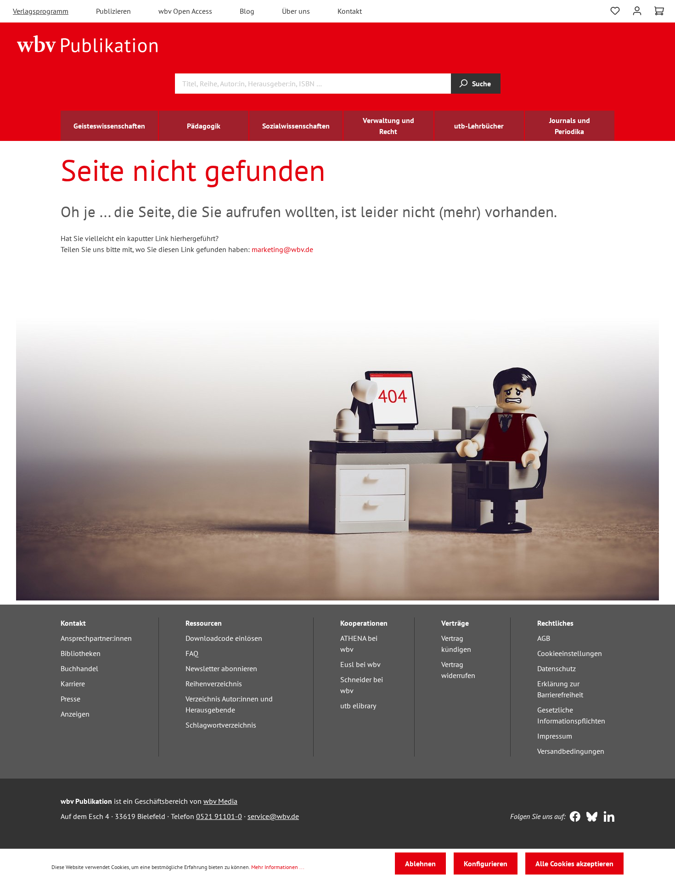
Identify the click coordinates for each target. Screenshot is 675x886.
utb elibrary (358, 705)
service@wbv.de (273, 816)
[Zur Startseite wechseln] (87, 43)
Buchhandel (79, 668)
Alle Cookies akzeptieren (574, 863)
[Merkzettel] (615, 10)
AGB (543, 638)
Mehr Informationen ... (277, 867)
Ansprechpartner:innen (96, 638)
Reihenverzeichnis (214, 683)
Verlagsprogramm (40, 11)
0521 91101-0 (219, 816)
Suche (481, 83)
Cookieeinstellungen (569, 653)
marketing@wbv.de (282, 249)
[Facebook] (572, 817)
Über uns (296, 11)
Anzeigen (75, 713)
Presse (70, 698)
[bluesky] (589, 817)
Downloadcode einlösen (224, 638)
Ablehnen (420, 863)
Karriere (73, 683)
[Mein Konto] (637, 10)
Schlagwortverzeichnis (221, 724)
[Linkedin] (606, 817)
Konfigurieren (485, 863)
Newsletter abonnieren (221, 668)
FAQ (192, 653)
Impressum (554, 735)
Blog (247, 11)
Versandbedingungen (570, 751)
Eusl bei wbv (360, 664)
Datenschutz (556, 668)
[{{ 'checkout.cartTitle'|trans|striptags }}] (659, 11)
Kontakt (350, 11)
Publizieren (113, 11)
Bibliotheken (81, 653)
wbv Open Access (185, 11)
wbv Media (220, 801)
